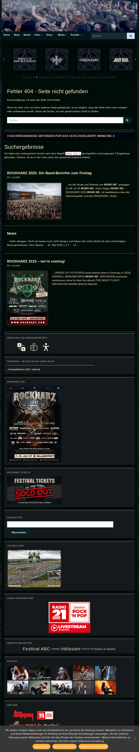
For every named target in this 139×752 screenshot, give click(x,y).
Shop (49, 34)
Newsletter (14, 517)
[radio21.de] (69, 612)
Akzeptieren (41, 746)
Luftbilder (55, 649)
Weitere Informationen (93, 746)
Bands (27, 34)
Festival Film (87, 649)
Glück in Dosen (104, 648)
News (17, 34)
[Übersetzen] (21, 347)
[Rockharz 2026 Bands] (34, 423)
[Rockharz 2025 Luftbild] (34, 568)
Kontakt (75, 34)
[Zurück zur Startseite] (69, 15)
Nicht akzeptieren (64, 746)
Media (61, 34)
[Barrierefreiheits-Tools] (46, 347)
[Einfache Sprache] (34, 347)
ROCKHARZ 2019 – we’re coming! (36, 261)
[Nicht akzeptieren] (134, 739)
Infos (37, 34)
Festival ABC (36, 649)
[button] (24, 77)
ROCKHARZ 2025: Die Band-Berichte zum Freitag (49, 173)
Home (6, 34)
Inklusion (70, 649)
